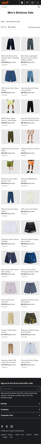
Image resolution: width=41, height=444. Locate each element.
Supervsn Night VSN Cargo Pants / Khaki (8, 361)
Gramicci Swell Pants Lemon (8, 331)
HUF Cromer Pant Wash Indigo (9, 210)
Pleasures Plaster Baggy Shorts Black (29, 240)
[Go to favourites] (27, 2)
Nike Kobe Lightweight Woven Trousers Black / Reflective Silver (29, 58)
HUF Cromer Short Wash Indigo (10, 89)
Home (3, 21)
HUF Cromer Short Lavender (7, 301)
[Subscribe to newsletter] (37, 389)
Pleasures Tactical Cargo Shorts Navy (30, 301)
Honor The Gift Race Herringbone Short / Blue (30, 270)
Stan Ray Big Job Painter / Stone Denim (30, 89)
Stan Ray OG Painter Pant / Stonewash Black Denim (30, 119)
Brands (4, 403)
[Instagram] (12, 427)
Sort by (3, 27)
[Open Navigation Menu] (38, 2)
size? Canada (10, 431)
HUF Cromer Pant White (29, 209)
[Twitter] (7, 427)
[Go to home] (5, 2)
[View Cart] (32, 2)
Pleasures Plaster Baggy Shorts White (29, 361)
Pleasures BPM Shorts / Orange (29, 180)
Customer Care (7, 415)
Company (5, 409)
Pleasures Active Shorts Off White (10, 240)
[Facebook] (2, 427)
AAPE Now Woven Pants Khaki (10, 150)
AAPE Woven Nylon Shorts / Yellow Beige (9, 119)
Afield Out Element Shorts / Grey (30, 150)
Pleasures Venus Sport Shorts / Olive (9, 180)
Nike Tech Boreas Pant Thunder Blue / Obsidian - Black (10, 58)
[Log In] (22, 2)
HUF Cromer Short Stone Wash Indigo (10, 270)
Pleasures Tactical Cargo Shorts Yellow (30, 331)
